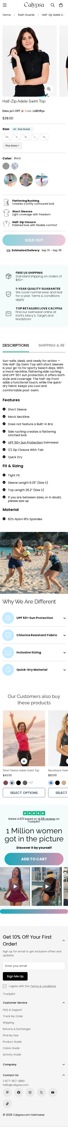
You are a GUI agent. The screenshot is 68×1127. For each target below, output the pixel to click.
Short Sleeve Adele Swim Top (21, 770)
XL (44, 137)
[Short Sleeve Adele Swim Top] (24, 738)
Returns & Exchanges (17, 1029)
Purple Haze (5, 783)
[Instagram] (30, 1092)
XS (6, 137)
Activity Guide (12, 1054)
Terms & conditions (43, 986)
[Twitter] (41, 1092)
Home (7, 15)
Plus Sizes (11, 145)
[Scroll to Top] (61, 1107)
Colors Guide (11, 1048)
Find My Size (11, 1035)
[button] (60, 5)
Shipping (8, 1022)
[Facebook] (18, 1092)
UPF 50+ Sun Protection (25, 442)
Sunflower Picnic (25, 783)
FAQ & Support (12, 1010)
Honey (64, 783)
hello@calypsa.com (16, 1085)
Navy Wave (14, 166)
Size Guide (24, 129)
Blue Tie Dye (51, 783)
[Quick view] (24, 761)
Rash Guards (26, 15)
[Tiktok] (7, 1103)
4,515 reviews (47, 819)
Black (5, 166)
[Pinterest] (7, 1092)
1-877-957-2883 (14, 1081)
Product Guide (12, 1042)
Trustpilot (9, 994)
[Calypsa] (34, 5)
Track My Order (13, 1016)
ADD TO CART (34, 859)
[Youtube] (52, 1092)
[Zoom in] (49, 89)
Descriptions (16, 345)
